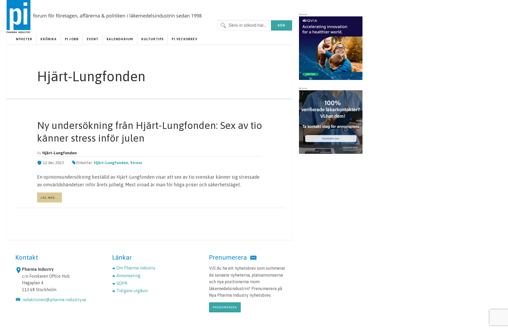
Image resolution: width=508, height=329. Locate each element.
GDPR (121, 283)
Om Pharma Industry (135, 267)
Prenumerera (225, 307)
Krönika (48, 39)
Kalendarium (120, 39)
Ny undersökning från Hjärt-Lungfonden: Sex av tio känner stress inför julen (149, 132)
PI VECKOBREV (184, 39)
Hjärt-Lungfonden (111, 162)
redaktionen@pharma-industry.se (54, 299)
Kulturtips (152, 39)
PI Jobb (72, 39)
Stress (136, 162)
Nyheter (24, 39)
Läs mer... (49, 198)
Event (92, 39)
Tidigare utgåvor (132, 290)
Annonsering (128, 275)
